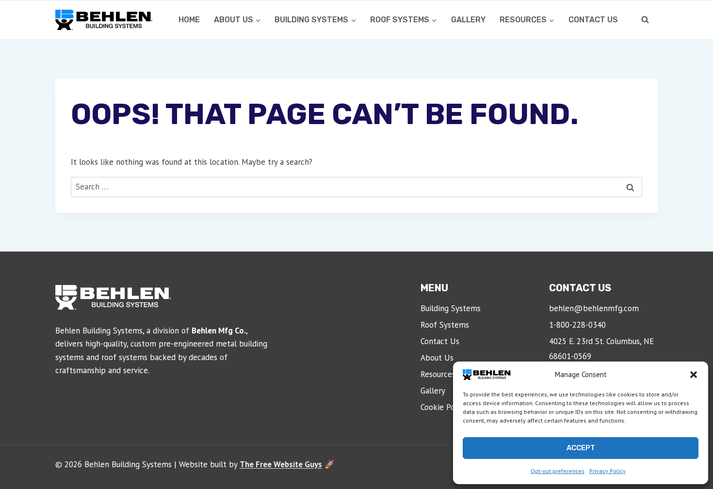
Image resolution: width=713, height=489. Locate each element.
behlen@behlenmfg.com (594, 308)
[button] (693, 374)
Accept (581, 447)
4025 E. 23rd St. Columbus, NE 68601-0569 (601, 349)
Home (189, 19)
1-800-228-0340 (577, 324)
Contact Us (593, 19)
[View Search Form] (645, 20)
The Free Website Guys (281, 464)
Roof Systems (445, 324)
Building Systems (451, 308)
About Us (437, 357)
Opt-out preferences (557, 470)
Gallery (468, 19)
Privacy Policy (607, 470)
